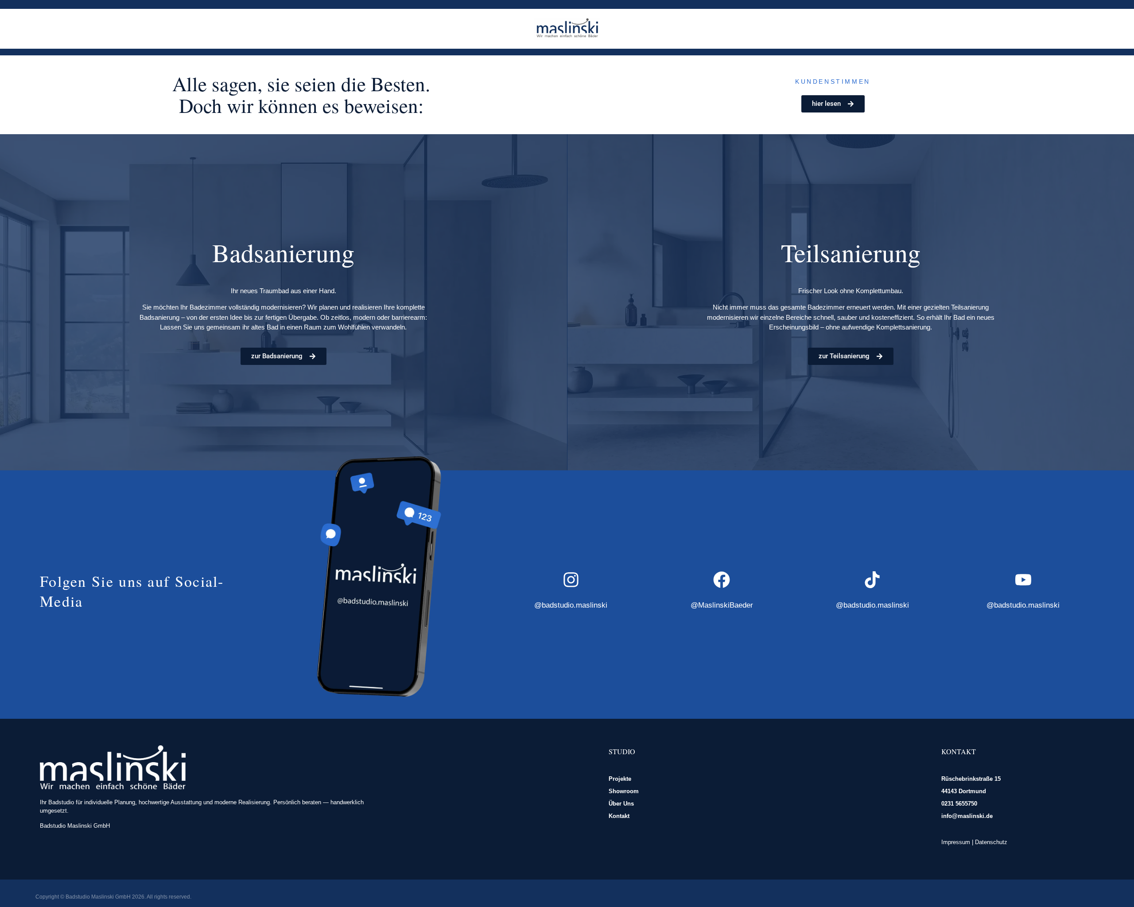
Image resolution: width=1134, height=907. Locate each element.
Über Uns (621, 803)
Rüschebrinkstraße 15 (971, 778)
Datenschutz (991, 842)
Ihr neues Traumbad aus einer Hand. (283, 291)
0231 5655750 (959, 803)
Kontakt (619, 816)
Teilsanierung (850, 252)
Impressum (955, 842)
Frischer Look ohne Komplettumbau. (850, 291)
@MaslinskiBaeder (722, 605)
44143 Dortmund (963, 791)
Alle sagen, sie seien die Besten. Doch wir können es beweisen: (301, 94)
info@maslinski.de (967, 816)
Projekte (620, 778)
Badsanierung (283, 252)
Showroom (624, 791)
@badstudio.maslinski (570, 605)
